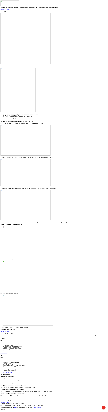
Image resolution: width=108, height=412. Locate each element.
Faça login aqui (9, 11)
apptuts (15, 407)
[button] (4, 9)
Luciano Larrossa (37, 407)
